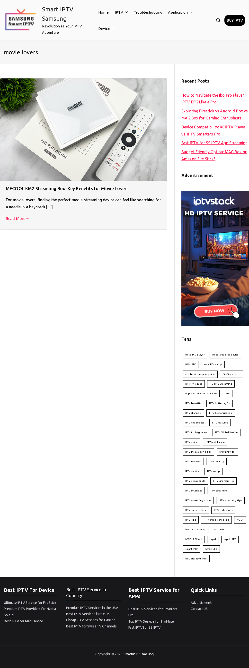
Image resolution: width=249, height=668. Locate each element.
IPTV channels (193, 413)
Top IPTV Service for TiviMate (151, 621)
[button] (125, 12)
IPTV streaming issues (198, 500)
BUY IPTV (235, 20)
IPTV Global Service (226, 432)
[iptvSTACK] (215, 258)
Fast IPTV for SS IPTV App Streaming (214, 143)
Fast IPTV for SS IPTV (144, 627)
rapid (213, 539)
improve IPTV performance (201, 393)
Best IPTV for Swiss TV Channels (91, 626)
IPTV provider (227, 451)
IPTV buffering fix (219, 403)
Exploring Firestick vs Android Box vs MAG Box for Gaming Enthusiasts (214, 114)
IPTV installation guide (198, 451)
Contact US (199, 609)
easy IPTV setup (213, 364)
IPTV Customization (220, 413)
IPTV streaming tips (230, 500)
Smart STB (211, 549)
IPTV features (220, 422)
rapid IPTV (230, 539)
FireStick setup (231, 374)
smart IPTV (191, 549)
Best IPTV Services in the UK (88, 614)
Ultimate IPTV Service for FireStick (30, 603)
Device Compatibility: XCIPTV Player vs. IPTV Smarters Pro (213, 130)
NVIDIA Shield (193, 539)
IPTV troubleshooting (216, 519)
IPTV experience (194, 422)
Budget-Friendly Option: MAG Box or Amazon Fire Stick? (214, 155)
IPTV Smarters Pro (223, 481)
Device (104, 28)
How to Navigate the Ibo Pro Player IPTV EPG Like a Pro (212, 98)
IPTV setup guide (195, 481)
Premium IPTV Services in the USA (92, 608)
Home (103, 12)
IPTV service (192, 471)
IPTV (119, 12)
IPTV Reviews (193, 461)
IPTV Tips (190, 519)
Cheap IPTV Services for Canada (91, 620)
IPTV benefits (193, 403)
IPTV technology (223, 510)
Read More (15, 218)
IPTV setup (213, 471)
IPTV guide (191, 442)
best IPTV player (195, 354)
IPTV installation (215, 442)
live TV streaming (195, 529)
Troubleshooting (148, 12)
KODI (240, 519)
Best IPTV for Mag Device (23, 621)
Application (178, 12)
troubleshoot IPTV (196, 558)
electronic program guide (200, 374)
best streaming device (225, 354)
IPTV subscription (195, 510)
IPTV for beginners (196, 432)
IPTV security (216, 461)
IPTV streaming (219, 490)
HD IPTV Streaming (221, 383)
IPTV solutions (193, 490)
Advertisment (201, 603)
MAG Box (218, 529)
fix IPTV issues (193, 383)
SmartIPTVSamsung (139, 654)
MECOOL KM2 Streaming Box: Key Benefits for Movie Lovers (67, 188)
